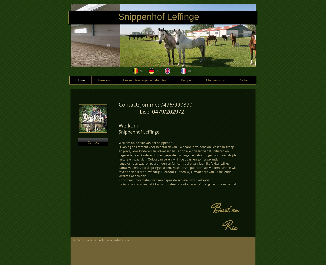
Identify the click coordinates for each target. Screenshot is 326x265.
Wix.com (124, 240)
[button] (163, 35)
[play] (250, 61)
